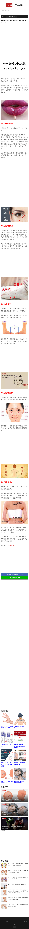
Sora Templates (18, 921)
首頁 (3, 16)
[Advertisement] (14, 42)
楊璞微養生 (11, 546)
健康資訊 (4, 23)
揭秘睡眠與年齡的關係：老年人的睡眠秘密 (11, 813)
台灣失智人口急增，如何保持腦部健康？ (11, 799)
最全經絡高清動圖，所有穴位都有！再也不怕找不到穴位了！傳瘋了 (18, 871)
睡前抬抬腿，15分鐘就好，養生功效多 (17, 884)
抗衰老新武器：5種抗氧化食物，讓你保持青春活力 (13, 827)
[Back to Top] (14, 927)
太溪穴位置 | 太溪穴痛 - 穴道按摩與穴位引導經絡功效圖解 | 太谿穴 (18, 891)
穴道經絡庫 (6, 921)
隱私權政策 (25, 921)
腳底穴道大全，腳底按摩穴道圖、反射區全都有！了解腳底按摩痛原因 (18, 864)
